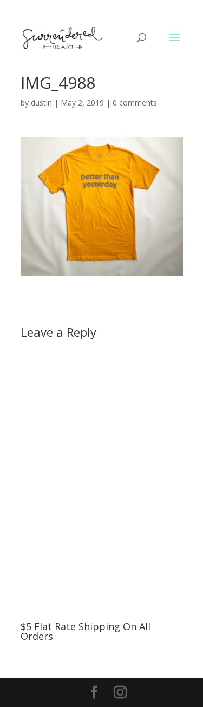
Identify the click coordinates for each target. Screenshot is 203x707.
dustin (41, 102)
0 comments (135, 102)
